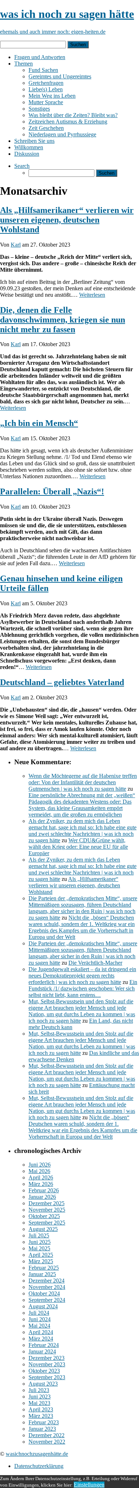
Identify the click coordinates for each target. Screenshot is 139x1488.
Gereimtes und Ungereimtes (60, 76)
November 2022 (47, 1442)
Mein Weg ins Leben (52, 96)
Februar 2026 (44, 1190)
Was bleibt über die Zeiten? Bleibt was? (73, 115)
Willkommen (28, 147)
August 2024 (43, 1306)
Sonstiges (39, 109)
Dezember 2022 (47, 1435)
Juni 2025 (40, 1242)
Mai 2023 (39, 1403)
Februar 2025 (44, 1268)
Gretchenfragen (46, 83)
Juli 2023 (39, 1390)
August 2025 (43, 1229)
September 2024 (47, 1300)
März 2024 (41, 1339)
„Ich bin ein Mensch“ (39, 423)
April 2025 (41, 1255)
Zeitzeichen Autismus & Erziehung (68, 121)
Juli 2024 (39, 1313)
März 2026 (41, 1184)
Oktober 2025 (44, 1216)
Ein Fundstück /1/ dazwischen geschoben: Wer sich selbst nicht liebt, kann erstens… (83, 988)
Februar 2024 (44, 1345)
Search (22, 166)
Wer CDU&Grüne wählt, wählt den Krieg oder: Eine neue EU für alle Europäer (78, 846)
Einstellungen (89, 1485)
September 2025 (47, 1223)
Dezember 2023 (47, 1358)
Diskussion (26, 154)
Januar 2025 (42, 1274)
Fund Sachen (43, 70)
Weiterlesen (92, 295)
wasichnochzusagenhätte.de (37, 1454)
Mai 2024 (39, 1326)
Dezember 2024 (47, 1281)
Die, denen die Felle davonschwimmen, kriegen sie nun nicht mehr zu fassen (62, 319)
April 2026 (41, 1177)
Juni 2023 (40, 1397)
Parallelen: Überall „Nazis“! (52, 491)
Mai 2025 (39, 1248)
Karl (16, 245)
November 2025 (47, 1210)
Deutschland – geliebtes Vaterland (62, 682)
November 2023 (47, 1364)
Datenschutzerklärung (38, 1466)
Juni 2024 (40, 1319)
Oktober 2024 (44, 1293)
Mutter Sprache (46, 102)
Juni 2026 (40, 1165)
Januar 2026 (42, 1197)
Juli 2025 (39, 1235)
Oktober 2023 (44, 1371)
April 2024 (41, 1332)
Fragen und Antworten (39, 57)
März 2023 (41, 1416)
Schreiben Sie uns (34, 141)
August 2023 (43, 1384)
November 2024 (47, 1287)
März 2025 (41, 1261)
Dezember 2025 (47, 1203)
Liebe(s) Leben (46, 89)
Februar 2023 (44, 1422)
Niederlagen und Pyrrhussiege (62, 134)
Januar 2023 (42, 1429)
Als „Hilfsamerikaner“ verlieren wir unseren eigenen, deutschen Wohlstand (67, 219)
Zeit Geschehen (46, 128)
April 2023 (41, 1409)
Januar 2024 (42, 1351)
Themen (23, 63)
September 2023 (47, 1377)
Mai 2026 (39, 1171)
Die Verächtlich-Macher (95, 963)
